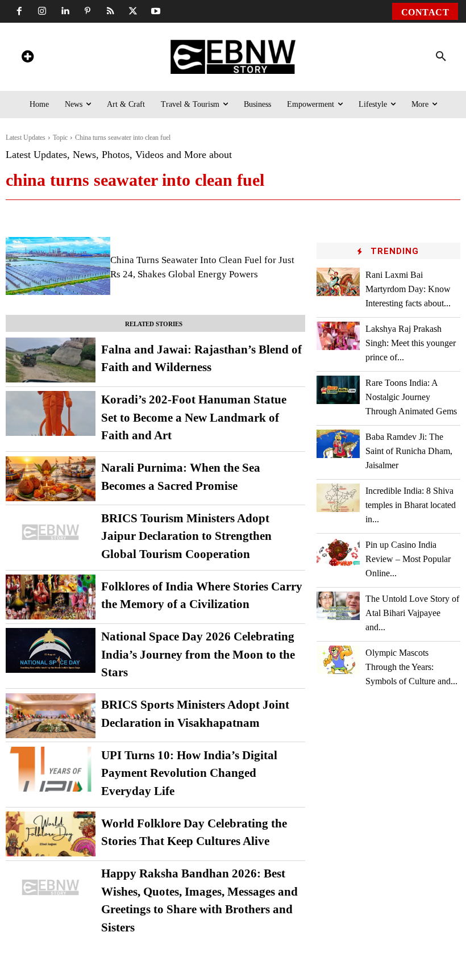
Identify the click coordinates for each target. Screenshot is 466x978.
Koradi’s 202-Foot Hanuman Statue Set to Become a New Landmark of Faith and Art (193, 417)
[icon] (27, 58)
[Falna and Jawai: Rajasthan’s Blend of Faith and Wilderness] (50, 360)
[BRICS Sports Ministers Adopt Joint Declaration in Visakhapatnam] (50, 715)
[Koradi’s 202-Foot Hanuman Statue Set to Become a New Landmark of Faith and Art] (50, 413)
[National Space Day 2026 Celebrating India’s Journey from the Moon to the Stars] (50, 650)
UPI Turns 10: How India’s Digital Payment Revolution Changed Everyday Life (189, 773)
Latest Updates (25, 138)
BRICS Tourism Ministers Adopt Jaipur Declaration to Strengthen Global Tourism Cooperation (186, 536)
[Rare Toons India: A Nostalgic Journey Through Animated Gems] (338, 389)
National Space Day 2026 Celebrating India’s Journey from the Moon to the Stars (198, 654)
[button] (441, 57)
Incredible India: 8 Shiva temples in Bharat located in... (410, 505)
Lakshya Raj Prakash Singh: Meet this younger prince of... (410, 343)
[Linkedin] (64, 11)
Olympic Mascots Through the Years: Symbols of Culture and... (411, 667)
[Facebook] (19, 11)
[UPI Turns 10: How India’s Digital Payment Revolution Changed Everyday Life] (50, 769)
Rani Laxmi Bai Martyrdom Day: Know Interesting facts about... (408, 289)
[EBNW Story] (233, 57)
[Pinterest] (87, 11)
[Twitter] (133, 11)
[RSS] (110, 11)
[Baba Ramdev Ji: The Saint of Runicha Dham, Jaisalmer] (338, 443)
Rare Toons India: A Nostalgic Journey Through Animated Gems (411, 397)
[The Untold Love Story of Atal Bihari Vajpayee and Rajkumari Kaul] (338, 605)
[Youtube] (155, 11)
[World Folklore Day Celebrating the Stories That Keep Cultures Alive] (50, 833)
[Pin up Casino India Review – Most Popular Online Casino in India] (338, 551)
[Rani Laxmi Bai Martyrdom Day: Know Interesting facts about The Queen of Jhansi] (338, 282)
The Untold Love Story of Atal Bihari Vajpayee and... (412, 613)
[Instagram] (42, 11)
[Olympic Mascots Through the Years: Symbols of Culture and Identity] (338, 659)
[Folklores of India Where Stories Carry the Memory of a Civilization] (50, 597)
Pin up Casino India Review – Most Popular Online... (408, 559)
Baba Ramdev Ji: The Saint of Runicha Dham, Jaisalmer (408, 451)
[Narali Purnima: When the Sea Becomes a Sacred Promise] (50, 478)
